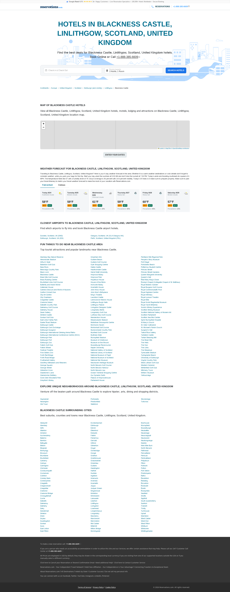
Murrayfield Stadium (98, 337)
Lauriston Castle (97, 297)
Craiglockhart (45, 486)
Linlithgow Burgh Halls (99, 302)
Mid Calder (95, 523)
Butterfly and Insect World (50, 285)
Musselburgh (146, 428)
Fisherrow (94, 438)
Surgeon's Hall (146, 330)
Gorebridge (95, 451)
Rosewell (144, 486)
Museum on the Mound (100, 342)
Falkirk (93, 435)
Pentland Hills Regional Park (152, 257)
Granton (94, 456)
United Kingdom (66, 88)
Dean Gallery (45, 312)
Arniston (43, 433)
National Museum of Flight (101, 355)
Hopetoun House (97, 280)
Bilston (42, 445)
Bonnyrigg (44, 451)
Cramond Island (46, 302)
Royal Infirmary (146, 295)
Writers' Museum (147, 373)
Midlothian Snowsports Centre (102, 322)
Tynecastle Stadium (148, 353)
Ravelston (145, 478)
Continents (44, 88)
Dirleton (43, 513)
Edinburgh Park (46, 337)
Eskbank (94, 433)
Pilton (143, 463)
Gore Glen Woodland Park (50, 378)
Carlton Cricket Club (48, 292)
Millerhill (94, 526)
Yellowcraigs (146, 375)
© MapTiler (168, 148)
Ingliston (94, 476)
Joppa (93, 486)
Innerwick (94, 478)
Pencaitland (145, 453)
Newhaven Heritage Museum (102, 363)
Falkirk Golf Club (46, 345)
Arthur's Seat (45, 262)
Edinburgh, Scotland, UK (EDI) (51, 238)
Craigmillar (44, 488)
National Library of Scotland (101, 353)
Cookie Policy (110, 587)
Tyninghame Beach (148, 355)
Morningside (95, 531)
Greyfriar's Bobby (47, 380)
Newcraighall (146, 435)
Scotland (78, 88)
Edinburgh (94, 425)
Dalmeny (43, 506)
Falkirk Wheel (45, 348)
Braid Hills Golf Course (49, 277)
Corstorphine (45, 481)
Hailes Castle (96, 267)
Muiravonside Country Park (101, 330)
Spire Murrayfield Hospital (151, 320)
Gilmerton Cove (46, 370)
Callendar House (46, 287)
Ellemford (94, 430)
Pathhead (144, 451)
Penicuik (144, 456)
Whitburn (144, 526)
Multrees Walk (96, 335)
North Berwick (146, 448)
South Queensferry (148, 501)
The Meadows (146, 350)
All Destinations (67, 571)
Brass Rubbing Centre (48, 280)
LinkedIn (97, 576)
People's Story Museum (150, 259)
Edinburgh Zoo (46, 342)
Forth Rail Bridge (46, 355)
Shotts (143, 496)
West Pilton (145, 523)
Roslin (143, 488)
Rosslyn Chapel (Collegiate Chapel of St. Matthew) (160, 282)
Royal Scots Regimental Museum (153, 302)
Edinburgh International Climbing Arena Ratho (57, 332)
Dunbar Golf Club (47, 317)
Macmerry (94, 516)
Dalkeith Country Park (48, 305)
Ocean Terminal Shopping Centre (104, 373)
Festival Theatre (46, 350)
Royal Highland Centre (149, 292)
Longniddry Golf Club (99, 312)
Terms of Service (84, 587)
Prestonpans (146, 473)
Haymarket (44, 399)
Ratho (143, 476)
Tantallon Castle (147, 335)
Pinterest (105, 576)
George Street (46, 368)
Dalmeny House (46, 310)
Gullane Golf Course (99, 262)
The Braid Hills (146, 340)
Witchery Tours (147, 370)
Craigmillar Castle (47, 300)
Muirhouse (145, 423)
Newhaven (145, 438)
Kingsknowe (95, 491)
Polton (143, 468)
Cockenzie (44, 473)
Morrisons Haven (97, 325)
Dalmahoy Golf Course (49, 307)
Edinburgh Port (46, 340)
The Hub (144, 345)
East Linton (44, 528)
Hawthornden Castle (98, 270)
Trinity (143, 508)
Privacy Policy (98, 587)
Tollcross (144, 402)
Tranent (144, 506)
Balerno (43, 438)
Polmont (144, 466)
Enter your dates (115, 155)
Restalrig (144, 481)
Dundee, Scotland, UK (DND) (51, 236)
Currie (42, 498)
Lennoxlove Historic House (101, 300)
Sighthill (144, 498)
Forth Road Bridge (47, 358)
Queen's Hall (146, 277)
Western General (147, 365)
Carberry (43, 461)
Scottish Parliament (148, 315)
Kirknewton (95, 496)
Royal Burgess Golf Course (151, 287)
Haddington (95, 468)
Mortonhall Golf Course (100, 327)
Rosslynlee (145, 491)
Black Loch (44, 272)
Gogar (93, 448)
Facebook (66, 576)
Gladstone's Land (47, 373)
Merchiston (95, 521)
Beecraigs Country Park (49, 270)
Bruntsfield (44, 458)
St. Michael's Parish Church (151, 327)
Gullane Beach (96, 259)
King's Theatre (96, 295)
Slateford (94, 404)
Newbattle (145, 430)
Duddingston (45, 521)
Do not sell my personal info (116, 571)
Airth (42, 428)
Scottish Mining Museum (150, 310)
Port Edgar (145, 262)
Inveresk (94, 481)
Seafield (144, 493)
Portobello (95, 399)
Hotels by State (81, 571)
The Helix (144, 342)
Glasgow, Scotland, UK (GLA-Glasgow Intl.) (107, 236)
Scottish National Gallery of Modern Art (156, 312)
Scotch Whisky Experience (151, 307)
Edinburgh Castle (46, 325)
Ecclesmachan (96, 423)
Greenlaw (94, 463)
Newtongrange (146, 440)
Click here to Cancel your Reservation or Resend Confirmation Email (67, 562)
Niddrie (144, 443)
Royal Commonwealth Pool (151, 290)
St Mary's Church (147, 322)
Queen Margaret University (151, 275)
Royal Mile (145, 300)
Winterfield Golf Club (149, 368)
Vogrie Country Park (149, 360)
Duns (42, 526)
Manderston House (98, 317)
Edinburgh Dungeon (48, 330)
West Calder (146, 518)
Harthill (93, 471)
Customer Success (96, 571)
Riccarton (144, 483)
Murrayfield (145, 425)
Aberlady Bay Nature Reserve (51, 257)
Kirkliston (94, 493)
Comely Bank (45, 478)
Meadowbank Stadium (99, 320)
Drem (42, 516)
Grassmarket (96, 461)
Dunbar (43, 523)
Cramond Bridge (46, 493)
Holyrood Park (96, 277)
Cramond (43, 491)
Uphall (143, 513)
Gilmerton (94, 445)
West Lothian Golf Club (150, 363)
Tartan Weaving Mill (148, 337)
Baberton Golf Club (47, 265)
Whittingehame (146, 531)
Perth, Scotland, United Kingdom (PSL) (106, 238)
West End (144, 521)
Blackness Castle (47, 275)
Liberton (94, 501)
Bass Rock (44, 267)
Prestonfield (95, 402)
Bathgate (43, 443)
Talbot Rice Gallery (148, 332)
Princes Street (146, 270)
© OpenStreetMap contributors (180, 148)
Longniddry (95, 513)
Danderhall (44, 511)
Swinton (144, 503)
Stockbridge (145, 399)
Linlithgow (108, 88)
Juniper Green (96, 488)
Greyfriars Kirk (96, 257)
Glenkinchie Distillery (48, 375)
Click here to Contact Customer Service (129, 562)
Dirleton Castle (46, 315)
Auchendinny (45, 435)
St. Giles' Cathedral (148, 325)
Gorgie (93, 453)
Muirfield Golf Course (99, 332)
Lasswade (94, 498)
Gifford (93, 443)
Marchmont (95, 518)
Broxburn (43, 453)
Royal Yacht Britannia (149, 305)
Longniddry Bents (97, 310)
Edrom (93, 428)
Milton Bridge (96, 528)
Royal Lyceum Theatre (149, 297)
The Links (145, 348)
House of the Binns (98, 282)
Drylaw (42, 518)
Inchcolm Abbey (97, 285)
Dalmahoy (44, 503)
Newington (44, 402)
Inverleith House (97, 287)
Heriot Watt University (99, 272)
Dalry (42, 508)
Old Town (44, 404)
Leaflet (161, 148)
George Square (46, 365)
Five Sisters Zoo (46, 353)
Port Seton (145, 471)
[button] (43, 124)
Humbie (94, 473)
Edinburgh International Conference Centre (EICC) (60, 335)
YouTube (81, 576)
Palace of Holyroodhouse (101, 378)
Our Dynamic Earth (98, 375)
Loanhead (95, 508)
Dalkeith (43, 501)
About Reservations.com (50, 571)
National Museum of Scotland (102, 358)
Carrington (44, 466)
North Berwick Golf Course (101, 365)
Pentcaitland (146, 458)
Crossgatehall (45, 496)
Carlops (43, 463)
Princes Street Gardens (150, 272)
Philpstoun (145, 461)
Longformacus (96, 511)
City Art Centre (46, 295)
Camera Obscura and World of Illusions (55, 290)
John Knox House (98, 290)
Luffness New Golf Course (101, 315)
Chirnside (44, 468)
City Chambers (46, 297)
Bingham (43, 448)
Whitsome (145, 528)
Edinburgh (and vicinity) (93, 88)
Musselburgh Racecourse (101, 345)
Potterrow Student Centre (151, 267)
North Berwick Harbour (99, 368)
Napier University (97, 348)
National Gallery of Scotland (101, 350)
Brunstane (44, 456)
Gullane (94, 466)
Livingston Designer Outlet (101, 307)
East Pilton (44, 531)
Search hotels (176, 70)
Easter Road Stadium (48, 322)
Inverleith (94, 483)
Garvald (94, 440)
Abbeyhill (43, 423)
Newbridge (145, 433)
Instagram (89, 576)
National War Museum (99, 360)
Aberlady (43, 425)
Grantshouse (96, 458)
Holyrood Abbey (97, 275)
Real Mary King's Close (150, 280)
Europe (54, 88)
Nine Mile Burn (146, 445)
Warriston (144, 516)
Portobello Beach (148, 265)
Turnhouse (145, 511)
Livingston (95, 506)
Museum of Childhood (99, 340)
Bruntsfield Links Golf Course (51, 282)
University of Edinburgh (150, 358)
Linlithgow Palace (97, 305)
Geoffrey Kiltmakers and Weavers (53, 363)
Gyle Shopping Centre (99, 265)
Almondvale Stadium (48, 259)
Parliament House (97, 380)
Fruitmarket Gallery (47, 360)
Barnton (43, 440)
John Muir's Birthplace (99, 292)
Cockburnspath (46, 471)
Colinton (43, 476)
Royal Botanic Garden (149, 285)
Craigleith (44, 483)
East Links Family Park (48, 320)
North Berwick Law (98, 370)
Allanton (43, 430)
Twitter (74, 576)
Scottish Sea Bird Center (150, 317)
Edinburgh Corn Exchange (50, 327)
